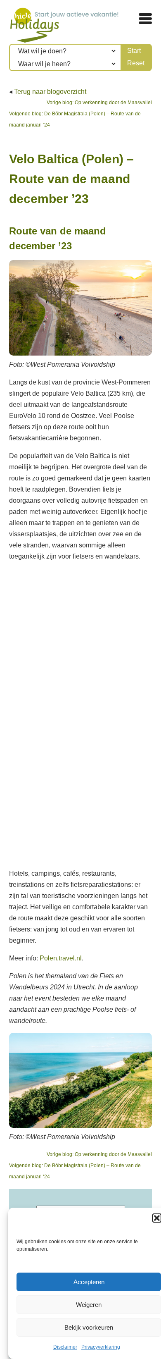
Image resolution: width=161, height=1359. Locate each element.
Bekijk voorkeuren (88, 1327)
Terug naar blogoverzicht (50, 91)
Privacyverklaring (100, 1347)
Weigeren (89, 1304)
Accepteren (88, 1281)
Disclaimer (65, 1347)
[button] (157, 1218)
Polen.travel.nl (61, 958)
